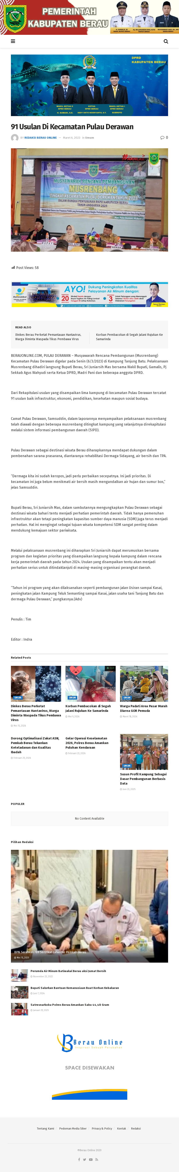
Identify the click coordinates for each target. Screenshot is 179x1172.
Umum (89, 137)
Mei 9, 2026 (73, 716)
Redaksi (136, 1128)
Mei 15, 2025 (22, 957)
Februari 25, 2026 (22, 758)
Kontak (121, 1128)
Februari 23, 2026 (76, 753)
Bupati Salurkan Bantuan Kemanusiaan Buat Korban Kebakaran (75, 988)
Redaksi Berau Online (40, 137)
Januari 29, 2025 (41, 1010)
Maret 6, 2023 (71, 137)
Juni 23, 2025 (128, 789)
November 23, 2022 (43, 976)
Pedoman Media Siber (73, 1128)
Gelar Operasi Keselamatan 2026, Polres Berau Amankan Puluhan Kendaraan (86, 743)
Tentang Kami (45, 1128)
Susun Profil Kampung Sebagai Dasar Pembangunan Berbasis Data (143, 778)
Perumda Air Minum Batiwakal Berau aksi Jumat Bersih (68, 971)
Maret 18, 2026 (129, 716)
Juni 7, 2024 (39, 993)
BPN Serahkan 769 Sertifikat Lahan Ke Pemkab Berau (50, 952)
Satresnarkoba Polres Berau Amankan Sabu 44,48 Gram (70, 1004)
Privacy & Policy (102, 1128)
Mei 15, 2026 (19, 726)
